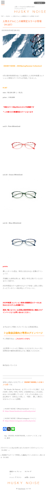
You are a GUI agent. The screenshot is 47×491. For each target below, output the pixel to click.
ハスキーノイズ (31, 436)
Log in (39, 3)
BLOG (17, 30)
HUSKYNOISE (20, 436)
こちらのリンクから (23, 339)
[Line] (13, 429)
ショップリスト (16, 477)
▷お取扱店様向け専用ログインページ (23, 333)
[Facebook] (5, 429)
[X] (9, 429)
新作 (8, 438)
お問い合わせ (30, 477)
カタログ (28, 471)
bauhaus (21, 489)
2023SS (11, 436)
